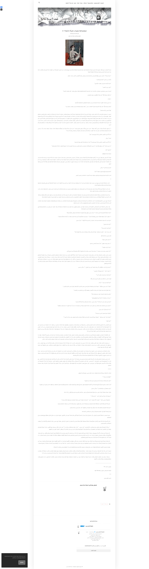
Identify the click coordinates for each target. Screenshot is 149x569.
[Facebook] (1, 7)
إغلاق (21, 562)
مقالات (102, 504)
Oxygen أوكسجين (100, 532)
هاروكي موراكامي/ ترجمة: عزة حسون (88, 485)
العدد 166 (106, 504)
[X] (1, 9)
